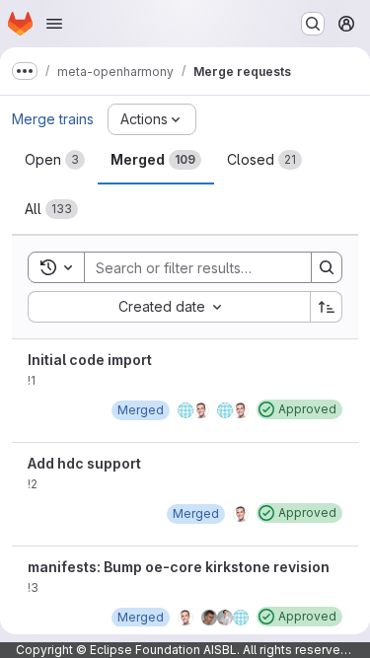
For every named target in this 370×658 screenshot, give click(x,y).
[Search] (326, 267)
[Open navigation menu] (54, 23)
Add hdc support (84, 463)
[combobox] (169, 307)
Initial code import (90, 359)
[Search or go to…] (313, 24)
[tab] (55, 159)
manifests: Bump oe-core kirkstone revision (179, 566)
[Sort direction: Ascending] (326, 307)
